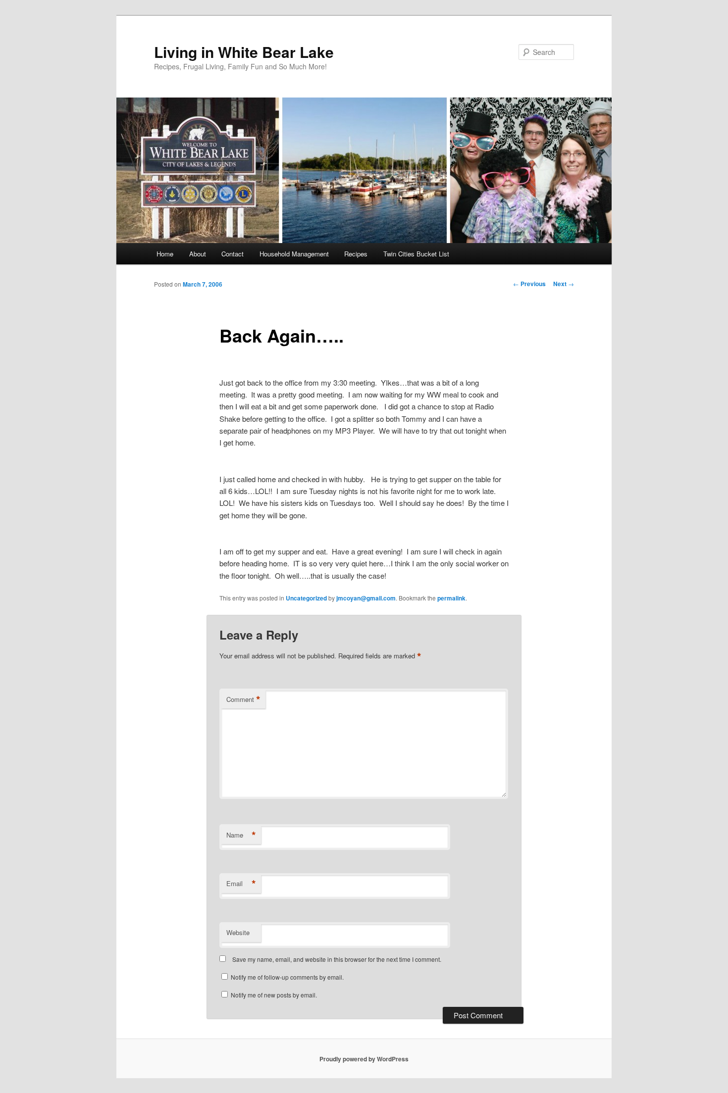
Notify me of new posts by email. (274, 995)
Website (238, 932)
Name (241, 835)
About (197, 253)
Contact (232, 253)
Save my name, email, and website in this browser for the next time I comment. (336, 959)
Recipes (355, 253)
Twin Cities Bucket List (416, 253)
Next (563, 283)
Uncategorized (306, 598)
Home (164, 253)
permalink (451, 598)
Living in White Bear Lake (244, 51)
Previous (529, 283)
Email (241, 884)
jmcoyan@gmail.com (366, 598)
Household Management (294, 253)
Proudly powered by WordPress (364, 1058)
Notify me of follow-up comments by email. (287, 977)
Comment (243, 699)
